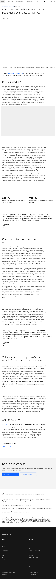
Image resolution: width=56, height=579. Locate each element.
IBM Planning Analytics (15, 73)
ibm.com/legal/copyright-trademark (9, 502)
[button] (51, 1)
